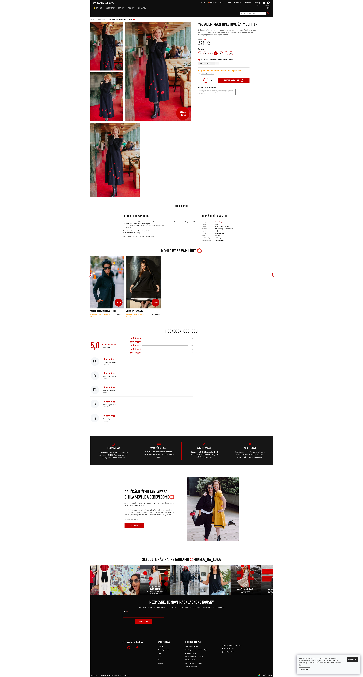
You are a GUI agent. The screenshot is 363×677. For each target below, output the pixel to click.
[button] (90, 275)
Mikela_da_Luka (205, 559)
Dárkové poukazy (163, 650)
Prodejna (248, 3)
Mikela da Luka (229, 648)
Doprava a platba (190, 653)
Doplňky (160, 663)
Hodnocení (237, 3)
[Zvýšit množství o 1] (211, 80)
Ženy (159, 653)
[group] (113, 580)
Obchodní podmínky (191, 646)
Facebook (264, 3)
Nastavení (304, 670)
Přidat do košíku (231, 80)
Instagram (268, 3)
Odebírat (143, 621)
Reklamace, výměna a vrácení (194, 656)
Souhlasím (352, 660)
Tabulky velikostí (190, 660)
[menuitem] (99, 8)
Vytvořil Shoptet (267, 675)
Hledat (268, 13)
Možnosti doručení (207, 74)
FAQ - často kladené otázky (193, 663)
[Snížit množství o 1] (200, 80)
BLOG (221, 3)
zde (300, 665)
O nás (203, 3)
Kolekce (160, 646)
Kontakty (257, 3)
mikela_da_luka (229, 652)
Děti (159, 660)
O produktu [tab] (181, 206)
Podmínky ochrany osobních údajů (196, 650)
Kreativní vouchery (191, 667)
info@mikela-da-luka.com (232, 645)
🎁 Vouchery (212, 3)
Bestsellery (218, 222)
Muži (159, 656)
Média (229, 3)
